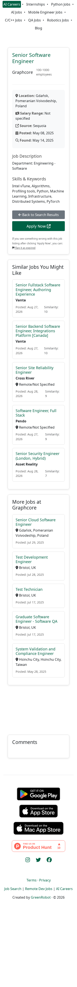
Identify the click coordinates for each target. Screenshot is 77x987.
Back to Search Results (40, 214)
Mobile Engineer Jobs (45, 12)
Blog (38, 28)
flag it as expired (25, 248)
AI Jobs (16, 12)
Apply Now (37, 226)
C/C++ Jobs (13, 20)
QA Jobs (34, 20)
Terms (32, 880)
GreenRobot (41, 897)
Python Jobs (60, 4)
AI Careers (11, 4)
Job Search (12, 888)
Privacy (45, 880)
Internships (35, 4)
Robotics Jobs (58, 20)
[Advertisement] (38, 707)
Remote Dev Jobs (38, 888)
